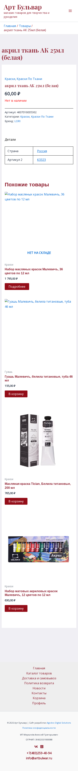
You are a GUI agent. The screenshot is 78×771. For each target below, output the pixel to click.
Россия (42, 151)
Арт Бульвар (23, 6)
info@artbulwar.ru (39, 758)
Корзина (39, 698)
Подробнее (17, 286)
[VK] (36, 746)
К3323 (41, 160)
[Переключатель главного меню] (70, 11)
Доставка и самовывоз (39, 678)
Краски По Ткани (29, 79)
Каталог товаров (39, 673)
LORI (17, 121)
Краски (10, 79)
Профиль (39, 703)
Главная (39, 668)
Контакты (39, 693)
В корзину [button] (16, 394)
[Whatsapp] (42, 746)
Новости (39, 688)
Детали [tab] (10, 139)
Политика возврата (39, 683)
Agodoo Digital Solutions (59, 722)
